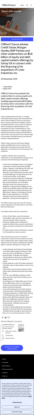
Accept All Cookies (17, 412)
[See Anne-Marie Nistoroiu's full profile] (4, 341)
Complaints (5, 372)
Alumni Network (6, 366)
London (5, 88)
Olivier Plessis (7, 86)
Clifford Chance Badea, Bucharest (11, 332)
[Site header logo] (14, 5)
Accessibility (5, 362)
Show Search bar (27, 4)
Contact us (4, 376)
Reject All (17, 407)
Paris (9, 88)
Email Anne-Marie (9, 338)
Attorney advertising (7, 369)
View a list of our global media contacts (12, 348)
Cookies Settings (17, 402)
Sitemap (4, 359)
